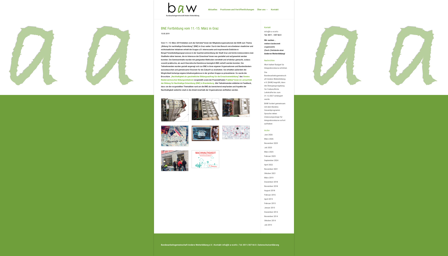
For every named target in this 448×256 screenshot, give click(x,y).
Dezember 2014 (271, 212)
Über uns (261, 10)
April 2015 (268, 199)
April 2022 (268, 165)
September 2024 (271, 160)
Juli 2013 (268, 225)
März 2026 (268, 139)
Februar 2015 (270, 203)
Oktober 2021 (270, 173)
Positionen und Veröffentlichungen (237, 10)
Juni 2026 (268, 135)
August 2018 (269, 190)
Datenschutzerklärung (268, 245)
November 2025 (271, 143)
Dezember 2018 (271, 182)
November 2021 (271, 169)
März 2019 (268, 178)
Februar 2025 (270, 156)
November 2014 (271, 216)
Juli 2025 (268, 147)
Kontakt (275, 10)
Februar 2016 (270, 195)
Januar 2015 (269, 208)
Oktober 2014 (270, 220)
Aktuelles (212, 10)
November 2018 (271, 186)
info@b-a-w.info (271, 31)
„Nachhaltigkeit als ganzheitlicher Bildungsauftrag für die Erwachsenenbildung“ (205, 76)
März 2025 (268, 152)
